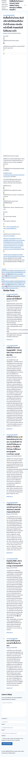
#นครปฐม (13, 175)
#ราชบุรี (7, 176)
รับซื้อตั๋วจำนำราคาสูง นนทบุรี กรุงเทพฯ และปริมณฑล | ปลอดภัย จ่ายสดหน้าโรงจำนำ (14, 508)
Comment (4, 718)
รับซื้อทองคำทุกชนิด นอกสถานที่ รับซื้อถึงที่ (14, 297)
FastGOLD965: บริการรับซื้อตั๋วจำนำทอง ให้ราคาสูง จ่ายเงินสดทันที (15, 563)
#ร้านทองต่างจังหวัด (9, 249)
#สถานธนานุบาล (17, 240)
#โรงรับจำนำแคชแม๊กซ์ (14, 242)
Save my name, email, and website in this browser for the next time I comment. (12, 739)
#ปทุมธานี (18, 175)
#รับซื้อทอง (7, 240)
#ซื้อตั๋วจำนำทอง (7, 238)
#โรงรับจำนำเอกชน (16, 244)
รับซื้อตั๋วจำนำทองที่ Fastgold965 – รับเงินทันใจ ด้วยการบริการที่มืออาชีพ (14, 351)
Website (4, 735)
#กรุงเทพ (9, 175)
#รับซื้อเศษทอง (16, 254)
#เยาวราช (9, 247)
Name (3, 724)
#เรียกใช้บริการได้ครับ (19, 249)
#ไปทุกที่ (12, 240)
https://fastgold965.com (12, 226)
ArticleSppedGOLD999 (8, 15)
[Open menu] (25, 5)
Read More (10, 339)
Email (3, 730)
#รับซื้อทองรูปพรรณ (8, 254)
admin (6, 33)
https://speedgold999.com (9, 228)
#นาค (21, 256)
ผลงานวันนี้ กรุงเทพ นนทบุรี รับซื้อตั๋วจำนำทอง (14, 643)
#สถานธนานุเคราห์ (17, 245)
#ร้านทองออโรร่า (9, 245)
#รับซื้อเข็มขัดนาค (15, 256)
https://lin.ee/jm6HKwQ (9, 236)
